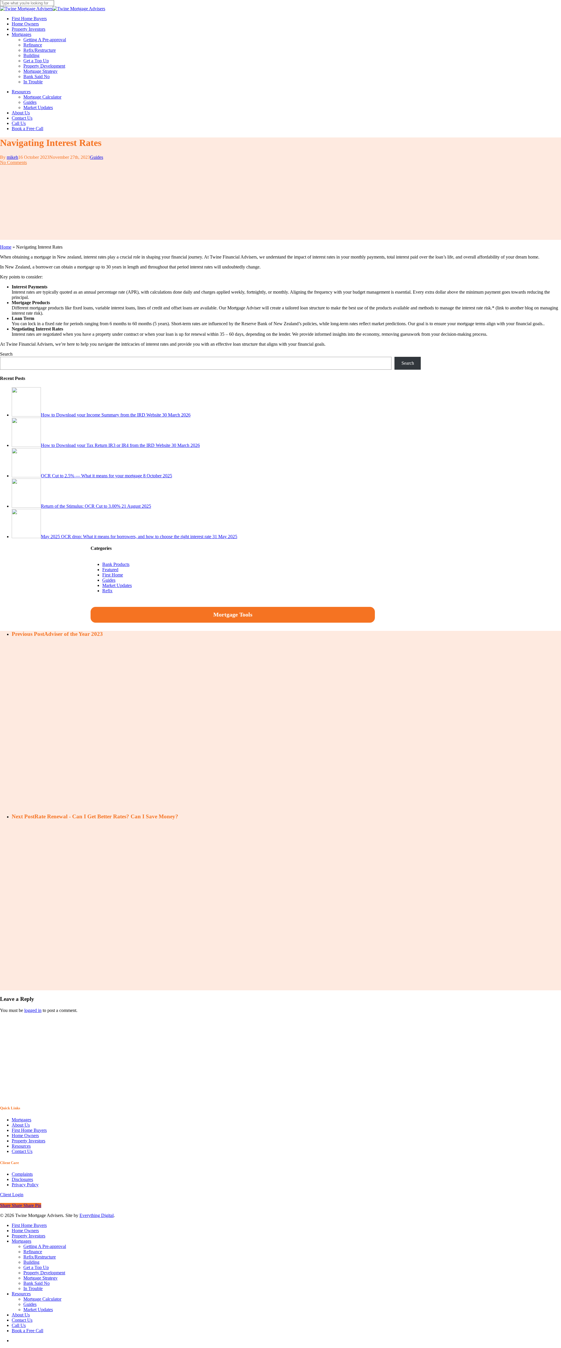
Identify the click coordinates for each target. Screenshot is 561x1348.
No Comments (13, 162)
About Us (21, 1125)
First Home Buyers (29, 1130)
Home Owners (25, 1135)
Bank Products (115, 564)
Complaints (22, 1174)
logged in (32, 1010)
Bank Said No (36, 1283)
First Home (112, 574)
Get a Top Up (36, 1267)
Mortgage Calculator (42, 1299)
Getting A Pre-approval (44, 1246)
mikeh (12, 157)
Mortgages (21, 1119)
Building (31, 1262)
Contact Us (22, 1151)
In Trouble (33, 1288)
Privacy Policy (25, 1184)
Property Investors (28, 1140)
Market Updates (117, 585)
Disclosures (22, 1179)
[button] (11, 1194)
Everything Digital (96, 1215)
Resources (21, 1146)
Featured (110, 569)
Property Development (44, 1272)
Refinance (32, 1251)
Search (6, 354)
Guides (96, 157)
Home (5, 247)
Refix (107, 590)
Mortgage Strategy (40, 1277)
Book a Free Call (27, 1330)
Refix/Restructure (39, 1256)
